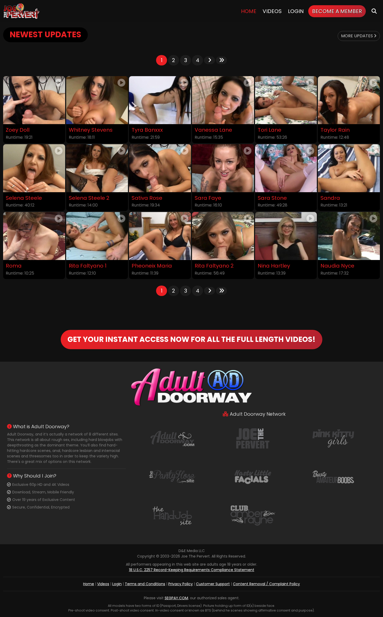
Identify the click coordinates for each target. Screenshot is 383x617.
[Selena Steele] (34, 168)
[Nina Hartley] (286, 236)
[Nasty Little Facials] (253, 476)
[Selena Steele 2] (97, 168)
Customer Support (213, 583)
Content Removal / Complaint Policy (266, 583)
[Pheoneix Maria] (160, 236)
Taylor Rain (335, 130)
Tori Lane (269, 130)
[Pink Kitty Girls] (333, 438)
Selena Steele (24, 198)
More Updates (357, 36)
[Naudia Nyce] (349, 236)
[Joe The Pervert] (22, 11)
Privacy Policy (180, 583)
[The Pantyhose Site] (172, 476)
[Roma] (34, 236)
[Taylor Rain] (349, 100)
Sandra (330, 198)
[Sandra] (349, 168)
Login (296, 11)
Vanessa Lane (213, 130)
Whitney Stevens (91, 130)
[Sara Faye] (223, 168)
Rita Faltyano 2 (214, 266)
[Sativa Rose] (160, 168)
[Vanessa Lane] (223, 100)
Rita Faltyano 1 (88, 266)
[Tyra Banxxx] (160, 100)
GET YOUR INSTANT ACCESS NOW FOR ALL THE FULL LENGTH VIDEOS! (191, 339)
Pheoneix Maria (152, 266)
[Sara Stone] (286, 168)
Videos (272, 11)
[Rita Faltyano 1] (97, 236)
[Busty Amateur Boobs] (333, 476)
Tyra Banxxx (147, 130)
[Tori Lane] (286, 100)
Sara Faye (208, 198)
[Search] (374, 11)
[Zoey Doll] (34, 100)
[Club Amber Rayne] (253, 515)
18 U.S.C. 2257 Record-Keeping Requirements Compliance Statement (191, 569)
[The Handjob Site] (172, 515)
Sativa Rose (147, 198)
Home (248, 11)
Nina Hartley (274, 266)
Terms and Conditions (145, 583)
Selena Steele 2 (89, 198)
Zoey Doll (17, 130)
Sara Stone (272, 198)
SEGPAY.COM (176, 598)
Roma (14, 266)
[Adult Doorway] (172, 438)
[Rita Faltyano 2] (223, 236)
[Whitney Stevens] (97, 100)
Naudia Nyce (337, 266)
